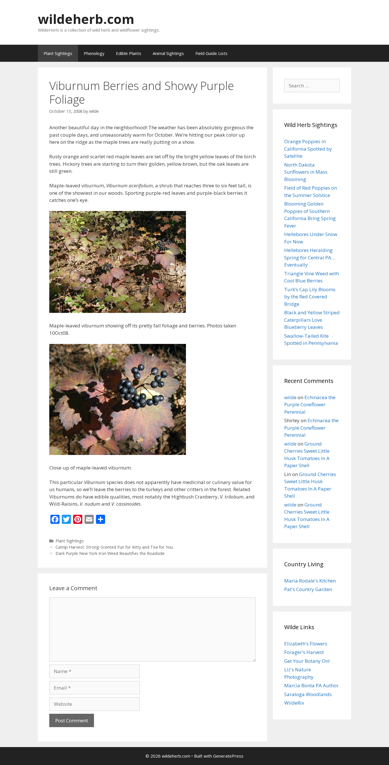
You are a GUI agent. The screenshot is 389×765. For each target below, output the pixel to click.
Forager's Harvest (304, 652)
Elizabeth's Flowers (305, 643)
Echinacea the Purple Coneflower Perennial (309, 404)
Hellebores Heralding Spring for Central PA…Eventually (309, 257)
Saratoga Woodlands (308, 694)
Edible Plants (128, 53)
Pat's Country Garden (308, 589)
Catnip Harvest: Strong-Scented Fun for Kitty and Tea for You (114, 547)
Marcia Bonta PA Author (311, 685)
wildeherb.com (86, 19)
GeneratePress (228, 756)
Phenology (94, 53)
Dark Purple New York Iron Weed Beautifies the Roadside (110, 553)
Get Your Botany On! (306, 661)
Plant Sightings (58, 53)
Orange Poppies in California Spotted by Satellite (308, 148)
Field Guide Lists (211, 53)
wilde (290, 397)
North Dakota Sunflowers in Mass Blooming (305, 171)
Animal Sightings (168, 53)
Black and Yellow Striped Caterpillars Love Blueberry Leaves (312, 319)
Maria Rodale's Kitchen (310, 580)
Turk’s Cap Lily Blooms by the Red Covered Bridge (309, 296)
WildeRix (294, 703)
